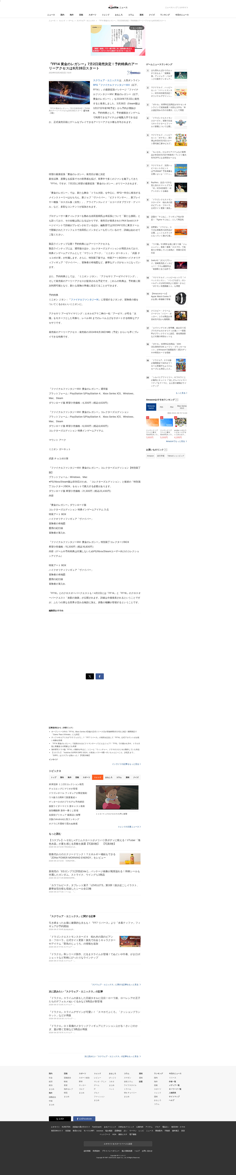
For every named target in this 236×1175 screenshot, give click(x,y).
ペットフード (105, 1134)
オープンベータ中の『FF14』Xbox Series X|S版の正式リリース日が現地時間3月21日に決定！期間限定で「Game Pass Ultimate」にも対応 (94, 733)
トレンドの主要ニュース (128, 827)
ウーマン (132, 1131)
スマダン (127, 1078)
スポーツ (92, 15)
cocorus (99, 1131)
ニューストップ (171, 7)
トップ (53, 777)
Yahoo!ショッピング (176, 456)
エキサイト (183, 7)
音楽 (65, 1085)
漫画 (141, 15)
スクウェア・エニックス (106, 80)
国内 (62, 15)
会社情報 (87, 1151)
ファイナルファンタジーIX (85, 299)
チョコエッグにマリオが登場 (63, 788)
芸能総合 (67, 1078)
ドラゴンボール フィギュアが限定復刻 (68, 793)
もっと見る (180, 393)
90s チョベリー (130, 1093)
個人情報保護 (127, 1151)
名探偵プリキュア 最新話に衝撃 (64, 814)
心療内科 (139, 1127)
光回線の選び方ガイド (81, 1127)
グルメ (96, 1093)
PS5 (161, 407)
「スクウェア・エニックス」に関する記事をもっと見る (114, 984)
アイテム (148, 1127)
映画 (65, 1081)
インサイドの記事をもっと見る (125, 764)
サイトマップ (174, 1096)
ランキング (165, 15)
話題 (141, 1081)
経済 (50, 1081)
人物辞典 (172, 1093)
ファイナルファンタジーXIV (115, 85)
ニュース (51, 15)
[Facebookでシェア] (100, 676)
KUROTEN (66, 1127)
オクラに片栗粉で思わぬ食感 (63, 823)
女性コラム (128, 1081)
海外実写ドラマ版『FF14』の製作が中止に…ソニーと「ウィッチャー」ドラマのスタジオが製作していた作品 (95, 749)
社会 (50, 1078)
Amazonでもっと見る (175, 441)
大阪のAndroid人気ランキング (64, 819)
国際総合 (52, 1097)
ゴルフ (81, 1089)
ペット (111, 1089)
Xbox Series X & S (182, 407)
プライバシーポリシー (111, 1151)
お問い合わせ (147, 1151)
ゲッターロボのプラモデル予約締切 (66, 801)
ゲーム (96, 1085)
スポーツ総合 (84, 1078)
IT (94, 1089)
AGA (114, 1134)
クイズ (152, 15)
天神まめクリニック (126, 1127)
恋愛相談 (118, 1131)
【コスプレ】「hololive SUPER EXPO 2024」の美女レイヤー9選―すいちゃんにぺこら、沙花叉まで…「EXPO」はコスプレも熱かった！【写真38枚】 (93, 753)
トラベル (127, 1089)
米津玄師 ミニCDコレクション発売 (66, 784)
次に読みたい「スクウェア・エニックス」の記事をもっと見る (112, 1056)
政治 (50, 1085)
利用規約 (96, 1151)
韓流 (65, 1093)
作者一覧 (172, 1081)
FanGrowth (97, 1127)
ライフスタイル (130, 1085)
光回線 (68, 1131)
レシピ (141, 1131)
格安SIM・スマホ (178, 1127)
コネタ (111, 1081)
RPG (95, 85)
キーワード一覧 (175, 1089)
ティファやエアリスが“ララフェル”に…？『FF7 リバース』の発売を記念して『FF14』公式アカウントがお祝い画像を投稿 (95, 738)
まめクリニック (110, 1127)
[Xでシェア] (90, 676)
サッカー (82, 1085)
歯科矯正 (175, 1131)
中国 (50, 1101)
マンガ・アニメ (100, 1081)
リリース (172, 1078)
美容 (183, 1131)
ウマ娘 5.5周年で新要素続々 (63, 797)
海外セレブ (68, 1089)
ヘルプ (171, 1100)
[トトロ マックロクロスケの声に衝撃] (117, 797)
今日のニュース (182, 15)
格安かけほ (77, 1131)
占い (125, 1131)
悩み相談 (108, 1131)
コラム (131, 15)
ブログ (157, 1127)
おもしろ (119, 15)
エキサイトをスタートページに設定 (118, 1144)
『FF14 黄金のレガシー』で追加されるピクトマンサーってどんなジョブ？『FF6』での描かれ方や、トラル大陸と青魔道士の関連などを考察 (95, 744)
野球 (80, 1081)
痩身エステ (122, 1134)
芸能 (81, 15)
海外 (72, 15)
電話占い (165, 1127)
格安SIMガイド (57, 1131)
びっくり (112, 1078)
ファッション (99, 1096)
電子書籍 (132, 1134)
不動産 (167, 1131)
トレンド (106, 15)
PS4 (171, 407)
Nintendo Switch (151, 407)
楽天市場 (160, 456)
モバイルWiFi (89, 1131)
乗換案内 (158, 1131)
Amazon (150, 456)
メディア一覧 (174, 1085)
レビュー (97, 1078)
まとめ (51, 1089)
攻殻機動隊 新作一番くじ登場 (63, 810)
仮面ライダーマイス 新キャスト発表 (67, 806)
